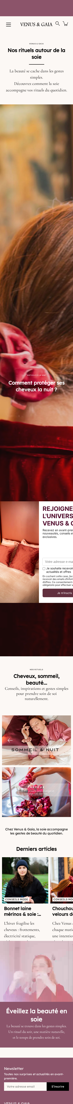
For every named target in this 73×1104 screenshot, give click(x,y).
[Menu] (8, 24)
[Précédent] (10, 740)
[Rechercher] (57, 23)
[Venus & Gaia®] (36, 24)
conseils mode (16, 899)
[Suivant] (63, 740)
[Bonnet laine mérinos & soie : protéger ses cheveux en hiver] (25, 880)
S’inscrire (58, 1086)
